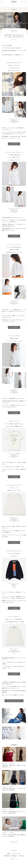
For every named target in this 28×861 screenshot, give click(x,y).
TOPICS (14, 9)
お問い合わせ (21, 855)
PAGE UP (14, 850)
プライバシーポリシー (16, 853)
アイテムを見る (14, 143)
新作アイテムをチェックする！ (14, 700)
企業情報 (8, 853)
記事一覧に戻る (14, 841)
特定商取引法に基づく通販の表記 (10, 855)
